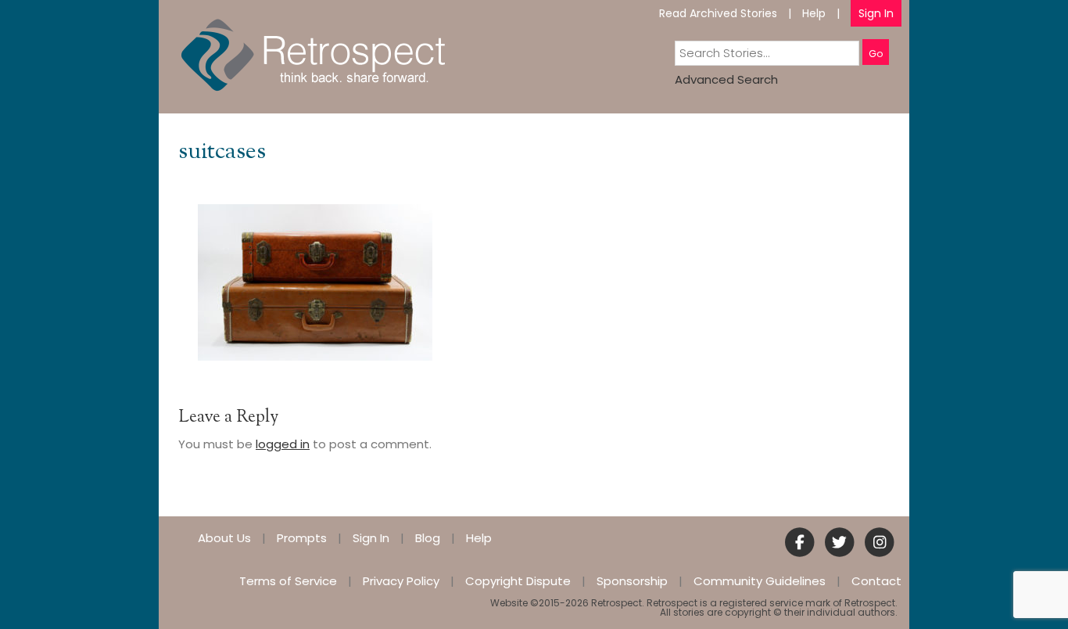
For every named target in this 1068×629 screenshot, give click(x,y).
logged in (283, 444)
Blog (427, 538)
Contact (876, 581)
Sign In (876, 13)
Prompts (302, 538)
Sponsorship (632, 581)
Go (876, 53)
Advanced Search (726, 79)
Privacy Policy (401, 581)
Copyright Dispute (518, 581)
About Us (224, 538)
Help (814, 13)
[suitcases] (315, 281)
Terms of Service (288, 581)
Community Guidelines (759, 581)
